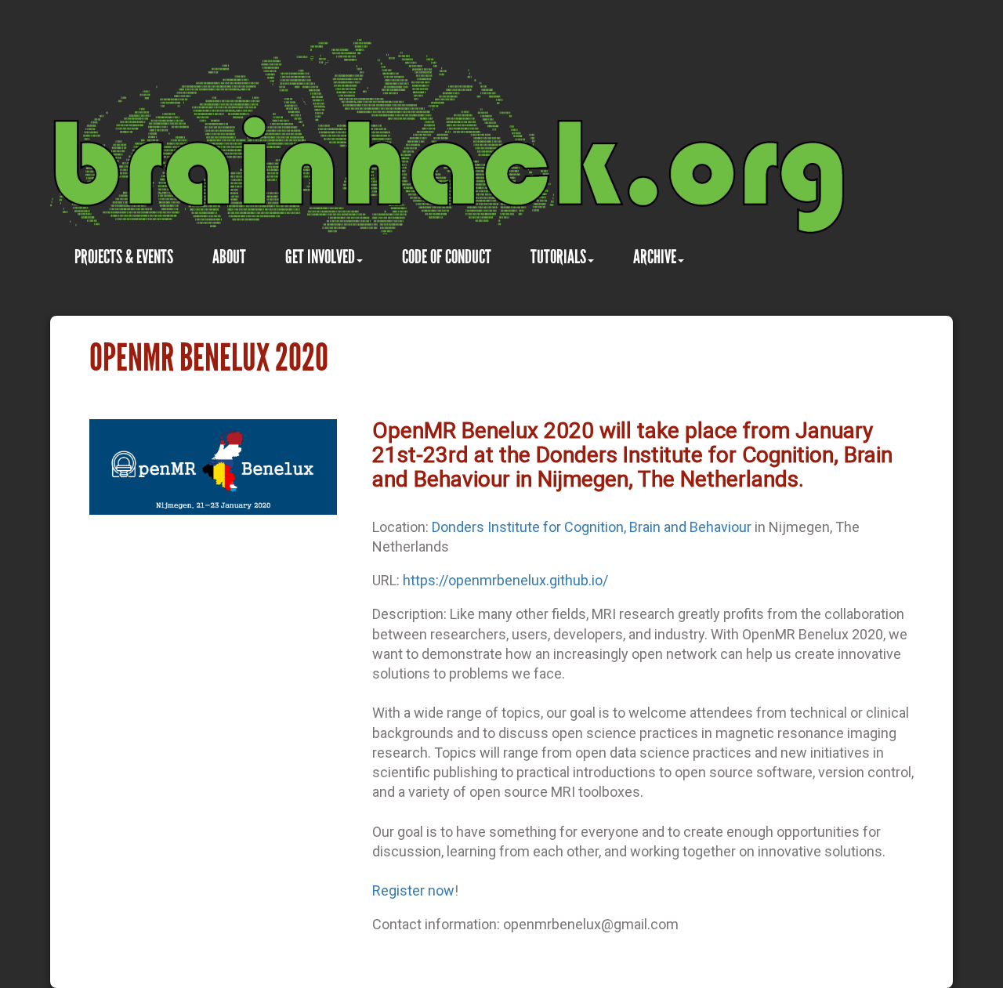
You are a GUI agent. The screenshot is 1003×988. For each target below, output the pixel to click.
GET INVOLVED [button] (320, 256)
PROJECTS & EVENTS (123, 256)
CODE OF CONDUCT (446, 256)
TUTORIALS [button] (558, 256)
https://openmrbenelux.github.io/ (505, 580)
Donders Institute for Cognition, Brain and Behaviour (591, 527)
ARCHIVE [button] (654, 256)
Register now (413, 890)
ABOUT (229, 256)
